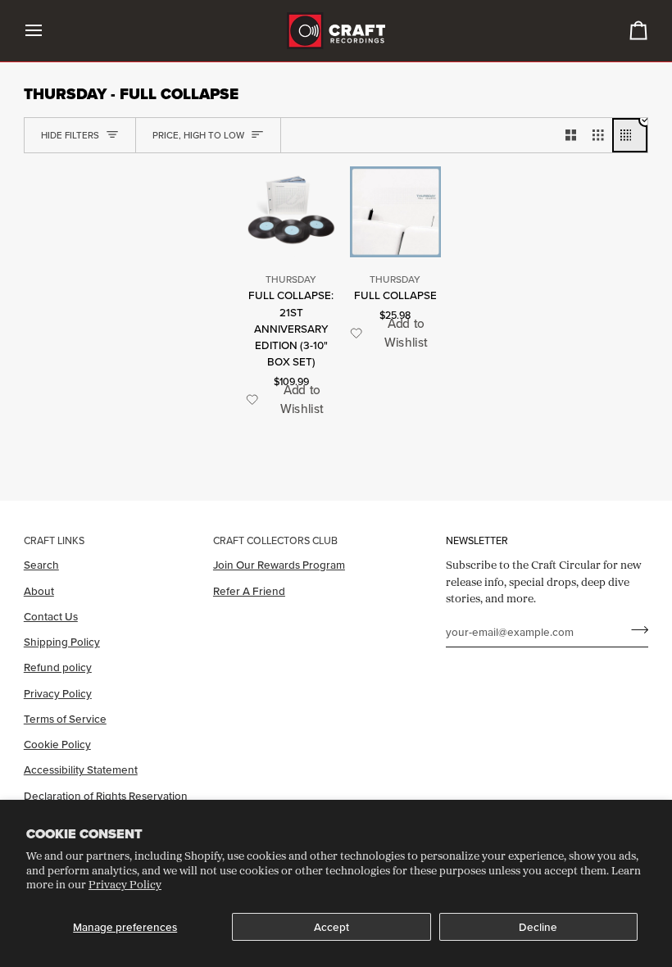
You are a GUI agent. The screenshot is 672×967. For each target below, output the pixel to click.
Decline (538, 927)
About (39, 591)
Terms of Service (65, 718)
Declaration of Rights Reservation (106, 796)
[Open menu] (48, 30)
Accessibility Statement (81, 769)
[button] (291, 399)
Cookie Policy (57, 744)
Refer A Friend (249, 591)
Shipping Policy (62, 641)
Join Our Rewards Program (279, 564)
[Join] (634, 629)
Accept (331, 927)
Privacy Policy (125, 884)
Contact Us (51, 616)
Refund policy (58, 667)
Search (41, 564)
